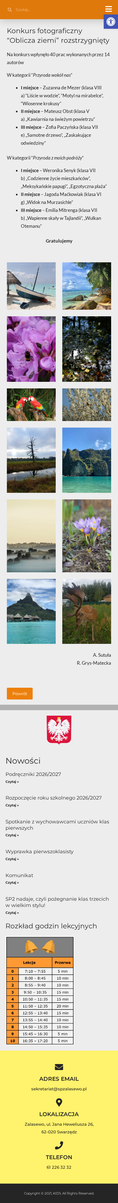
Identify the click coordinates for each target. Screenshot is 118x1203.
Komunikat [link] (19, 875)
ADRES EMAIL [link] (59, 1079)
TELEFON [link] (59, 1157)
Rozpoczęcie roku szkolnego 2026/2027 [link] (53, 798)
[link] (111, 22)
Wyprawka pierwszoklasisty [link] (39, 852)
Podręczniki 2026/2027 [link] (33, 774)
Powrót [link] (19, 693)
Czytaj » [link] (12, 782)
